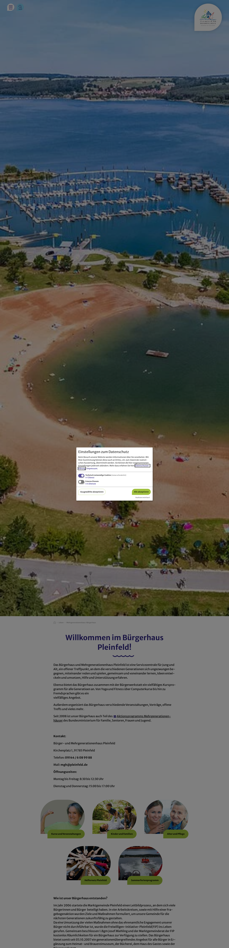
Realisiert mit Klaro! (142, 497)
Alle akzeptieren (141, 492)
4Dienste (90, 484)
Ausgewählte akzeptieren (92, 492)
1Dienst (89, 477)
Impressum (92, 468)
